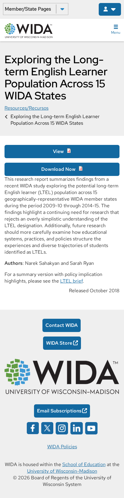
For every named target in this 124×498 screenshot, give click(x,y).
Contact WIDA (61, 325)
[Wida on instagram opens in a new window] (62, 427)
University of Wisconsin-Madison (62, 471)
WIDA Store (59, 343)
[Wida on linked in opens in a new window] (76, 427)
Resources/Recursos (26, 108)
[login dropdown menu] (110, 9)
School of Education (84, 464)
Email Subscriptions (59, 411)
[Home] (29, 30)
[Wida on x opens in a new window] (47, 427)
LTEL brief (71, 281)
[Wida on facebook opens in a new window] (33, 427)
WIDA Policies (62, 446)
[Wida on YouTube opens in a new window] (91, 427)
